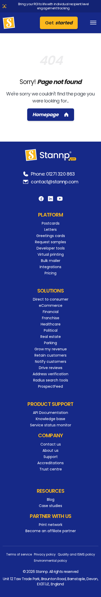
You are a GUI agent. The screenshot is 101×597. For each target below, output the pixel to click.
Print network (50, 524)
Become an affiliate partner (50, 530)
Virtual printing (51, 254)
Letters (50, 229)
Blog (50, 499)
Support (51, 456)
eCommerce (50, 305)
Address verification (50, 374)
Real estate (50, 336)
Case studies (50, 505)
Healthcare (51, 324)
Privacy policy (45, 554)
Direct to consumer (50, 299)
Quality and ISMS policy (76, 554)
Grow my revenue (50, 349)
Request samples (50, 242)
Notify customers (50, 361)
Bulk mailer (50, 260)
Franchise (50, 318)
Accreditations (50, 463)
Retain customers (50, 355)
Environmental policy (50, 561)
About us (50, 450)
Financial (51, 311)
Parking (50, 342)
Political (50, 330)
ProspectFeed (50, 386)
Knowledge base (50, 418)
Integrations (50, 266)
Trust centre (50, 469)
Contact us (50, 444)
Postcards (51, 223)
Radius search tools (50, 380)
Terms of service (19, 554)
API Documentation (50, 412)
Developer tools (51, 248)
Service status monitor (50, 425)
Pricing (50, 273)
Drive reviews (50, 367)
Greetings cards (50, 235)
